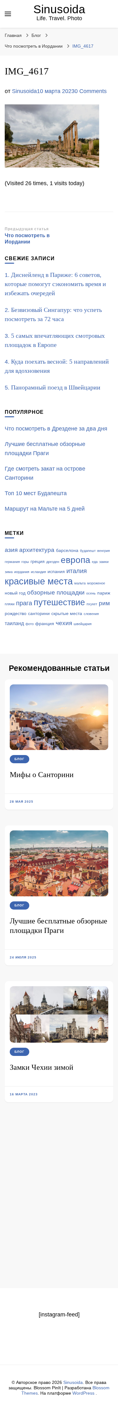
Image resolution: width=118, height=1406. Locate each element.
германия (12, 562)
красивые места (39, 581)
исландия (38, 572)
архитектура (36, 550)
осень (91, 593)
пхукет (92, 604)
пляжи (9, 604)
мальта (80, 583)
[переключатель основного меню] (8, 14)
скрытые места (66, 613)
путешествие (59, 602)
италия (76, 570)
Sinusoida (59, 9)
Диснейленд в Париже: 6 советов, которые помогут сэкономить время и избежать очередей (55, 283)
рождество (15, 613)
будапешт (88, 551)
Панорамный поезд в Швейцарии (55, 387)
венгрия (103, 551)
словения (91, 614)
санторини (39, 613)
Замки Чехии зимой (41, 1067)
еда (95, 562)
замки (104, 562)
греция (38, 561)
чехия (64, 623)
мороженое (96, 583)
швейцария (83, 624)
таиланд (14, 623)
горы (25, 562)
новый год (15, 593)
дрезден (52, 562)
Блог (36, 35)
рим (104, 603)
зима (9, 572)
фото (29, 624)
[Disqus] (59, 1206)
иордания (21, 572)
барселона (67, 550)
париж (103, 593)
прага (24, 603)
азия (11, 550)
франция (44, 623)
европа (75, 560)
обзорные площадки (56, 592)
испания (56, 571)
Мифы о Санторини (42, 774)
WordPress (83, 1393)
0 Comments (91, 91)
